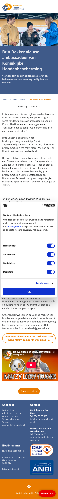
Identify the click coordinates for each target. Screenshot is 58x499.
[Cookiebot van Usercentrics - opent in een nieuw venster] (42, 205)
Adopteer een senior (12, 413)
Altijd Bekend (35, 493)
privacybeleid (14, 226)
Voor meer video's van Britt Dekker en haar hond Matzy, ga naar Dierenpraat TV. (29, 338)
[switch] (51, 254)
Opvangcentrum (10, 416)
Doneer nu (47, 493)
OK (29, 292)
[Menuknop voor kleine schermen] (54, 7)
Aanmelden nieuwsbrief (13, 425)
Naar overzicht (29, 391)
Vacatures (7, 422)
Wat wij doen (8, 410)
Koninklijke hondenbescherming (13, 7)
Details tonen (42, 283)
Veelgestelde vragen (11, 419)
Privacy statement (10, 469)
